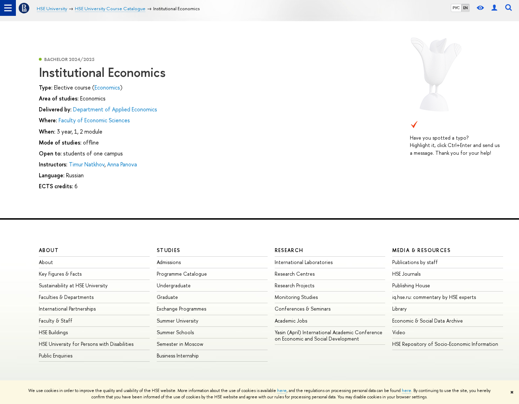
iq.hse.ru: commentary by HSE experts (434, 297)
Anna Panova (122, 164)
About (49, 250)
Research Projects (294, 285)
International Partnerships (67, 308)
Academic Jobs (291, 320)
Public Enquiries (55, 355)
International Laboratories (304, 262)
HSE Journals (406, 273)
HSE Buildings (53, 332)
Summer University (177, 320)
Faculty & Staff (55, 320)
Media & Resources (421, 250)
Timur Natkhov (87, 164)
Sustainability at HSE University (73, 285)
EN (465, 7)
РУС (456, 7)
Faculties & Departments (66, 297)
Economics (107, 87)
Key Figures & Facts (60, 273)
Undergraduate (174, 285)
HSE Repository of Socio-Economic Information (445, 344)
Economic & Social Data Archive (427, 320)
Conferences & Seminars (302, 308)
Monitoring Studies (296, 297)
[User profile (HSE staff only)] (494, 8)
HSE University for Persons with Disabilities (86, 344)
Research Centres (295, 273)
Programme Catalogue (182, 273)
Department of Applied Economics (115, 109)
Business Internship (178, 355)
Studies (168, 250)
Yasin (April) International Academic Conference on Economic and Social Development (328, 335)
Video (398, 332)
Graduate (167, 297)
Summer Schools (175, 332)
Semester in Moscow (180, 344)
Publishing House (411, 285)
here (282, 390)
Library (399, 308)
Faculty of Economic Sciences (94, 120)
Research (289, 250)
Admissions (169, 262)
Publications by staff (415, 262)
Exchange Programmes (181, 308)
